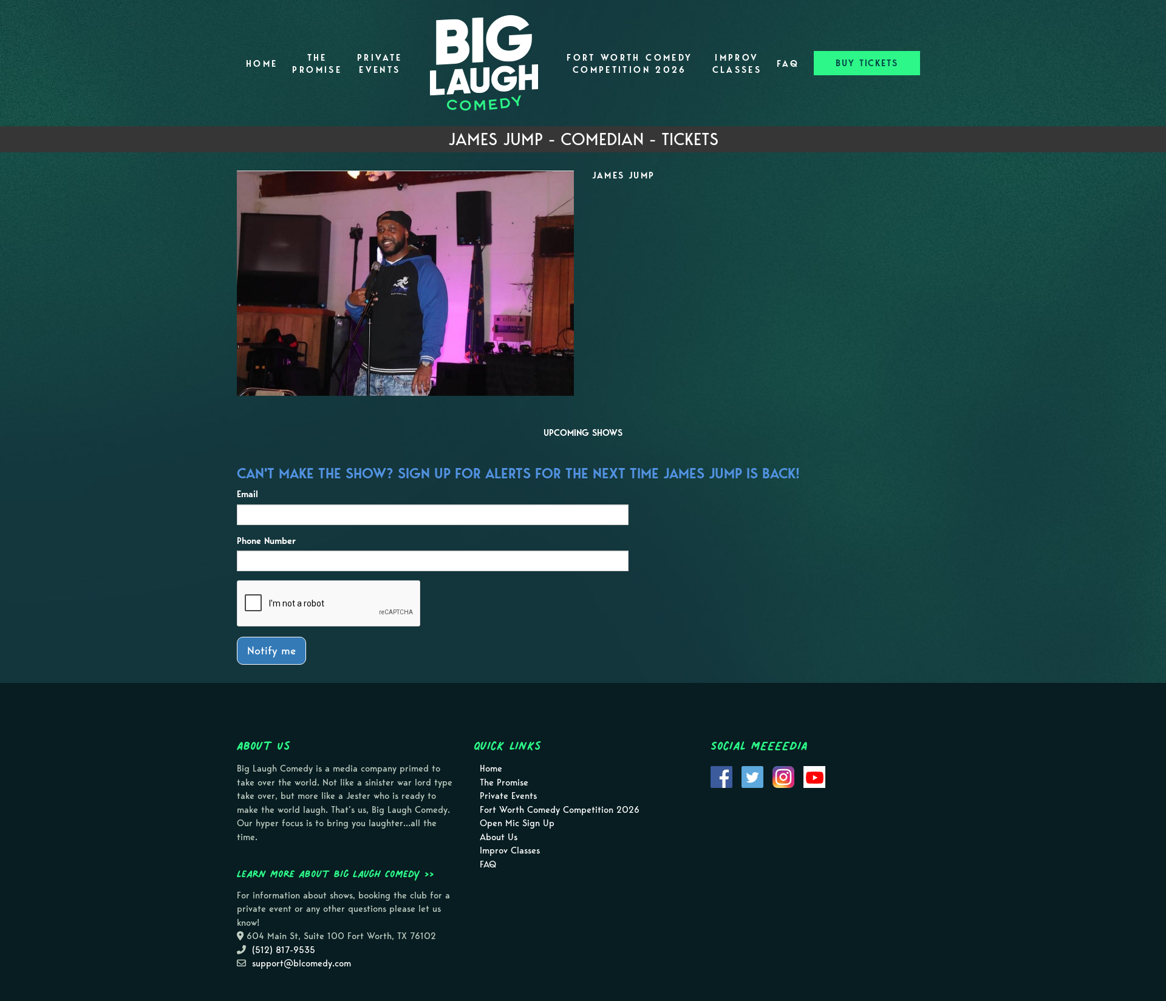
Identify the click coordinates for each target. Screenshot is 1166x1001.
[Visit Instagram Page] (783, 776)
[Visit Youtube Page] (814, 776)
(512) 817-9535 (283, 950)
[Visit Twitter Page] (752, 776)
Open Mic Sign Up (517, 823)
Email (247, 494)
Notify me (271, 650)
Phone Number (266, 540)
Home (262, 63)
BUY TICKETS (867, 63)
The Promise (317, 63)
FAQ (788, 63)
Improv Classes (737, 63)
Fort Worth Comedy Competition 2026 (629, 63)
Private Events (380, 63)
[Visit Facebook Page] (721, 776)
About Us (498, 837)
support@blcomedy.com (301, 963)
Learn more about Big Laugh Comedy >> (335, 873)
